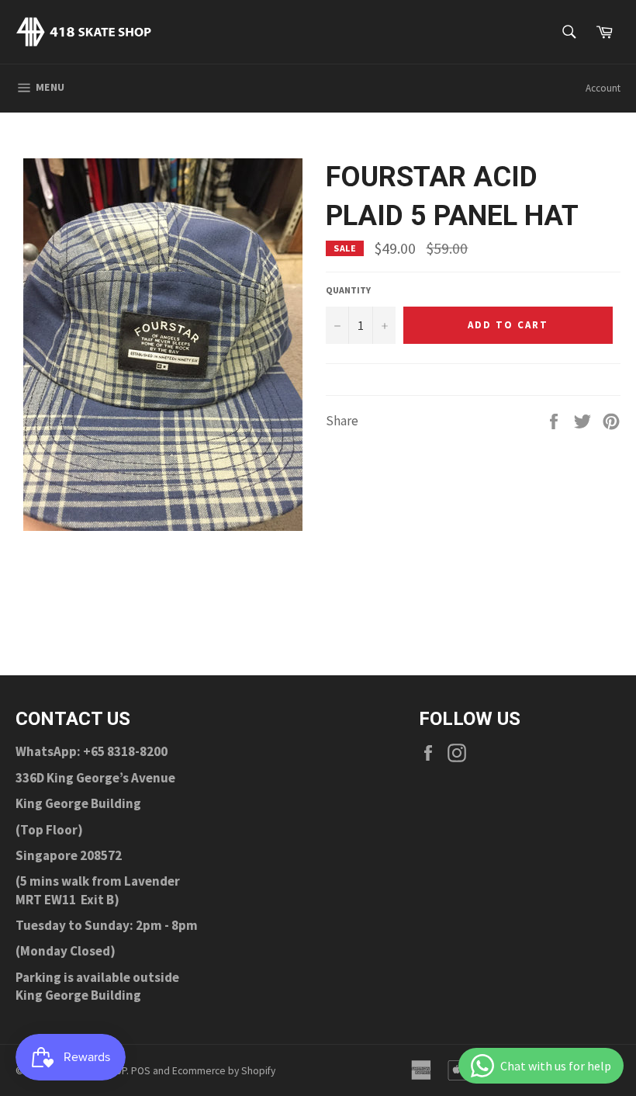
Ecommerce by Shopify (223, 1070)
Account (603, 88)
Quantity (348, 290)
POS (140, 1070)
